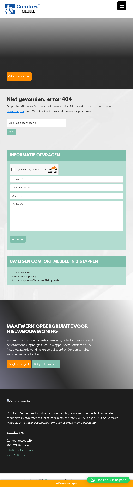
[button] (108, 480)
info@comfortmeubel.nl (22, 450)
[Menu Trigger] (121, 5)
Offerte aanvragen (66, 483)
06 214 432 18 (16, 455)
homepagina (15, 111)
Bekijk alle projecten (46, 364)
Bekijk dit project (18, 364)
